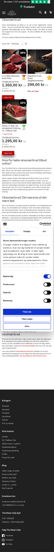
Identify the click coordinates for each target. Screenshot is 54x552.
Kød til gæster (7, 488)
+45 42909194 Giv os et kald (13, 505)
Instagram (9, 540)
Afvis (27, 326)
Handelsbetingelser (9, 447)
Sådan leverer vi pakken (11, 444)
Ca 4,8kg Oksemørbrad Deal (11, 77)
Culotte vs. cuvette (9, 485)
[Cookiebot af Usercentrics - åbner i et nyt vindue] (39, 224)
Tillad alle (27, 312)
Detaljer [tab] (27, 231)
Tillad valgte (27, 319)
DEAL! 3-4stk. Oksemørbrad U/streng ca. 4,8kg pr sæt (11, 128)
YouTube (9, 544)
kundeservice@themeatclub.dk (13, 502)
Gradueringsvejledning (10, 451)
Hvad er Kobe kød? (9, 474)
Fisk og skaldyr (8, 423)
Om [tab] (44, 231)
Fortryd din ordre (8, 458)
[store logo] (11, 13)
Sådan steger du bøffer (10, 471)
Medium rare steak (9, 478)
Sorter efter (6, 44)
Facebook (9, 535)
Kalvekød (5, 410)
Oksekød (5, 406)
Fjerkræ (5, 420)
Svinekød (5, 413)
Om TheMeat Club (9, 440)
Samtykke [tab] (9, 231)
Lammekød (6, 416)
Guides (4, 454)
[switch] (47, 285)
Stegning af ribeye (9, 481)
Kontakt (5, 437)
